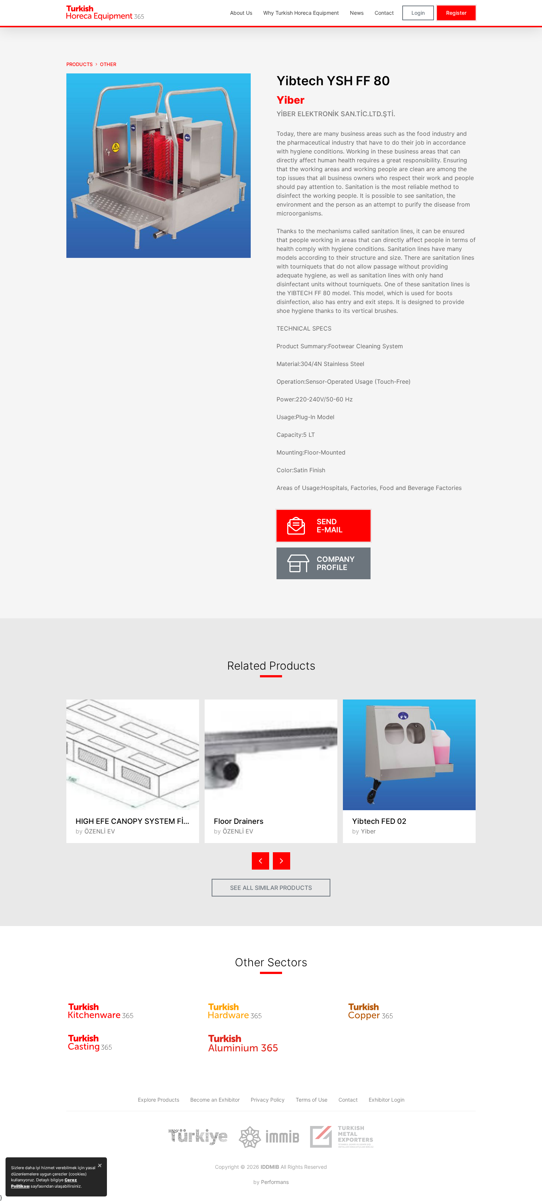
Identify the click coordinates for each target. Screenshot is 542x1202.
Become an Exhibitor (215, 1099)
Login (418, 13)
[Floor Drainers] (271, 755)
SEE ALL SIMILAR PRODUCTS (271, 887)
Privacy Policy (268, 1099)
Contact (348, 1099)
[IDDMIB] (342, 1137)
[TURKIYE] (197, 1137)
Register (456, 13)
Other (108, 64)
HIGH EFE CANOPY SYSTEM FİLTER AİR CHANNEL (137, 821)
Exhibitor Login (386, 1099)
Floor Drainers (239, 821)
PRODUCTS (79, 64)
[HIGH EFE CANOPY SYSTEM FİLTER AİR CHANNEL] (132, 755)
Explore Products (158, 1099)
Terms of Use (311, 1099)
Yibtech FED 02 (379, 821)
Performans (275, 1182)
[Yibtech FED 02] (409, 755)
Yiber (291, 100)
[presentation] (260, 861)
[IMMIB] (269, 1137)
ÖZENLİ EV (99, 831)
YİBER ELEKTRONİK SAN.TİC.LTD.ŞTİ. (336, 114)
